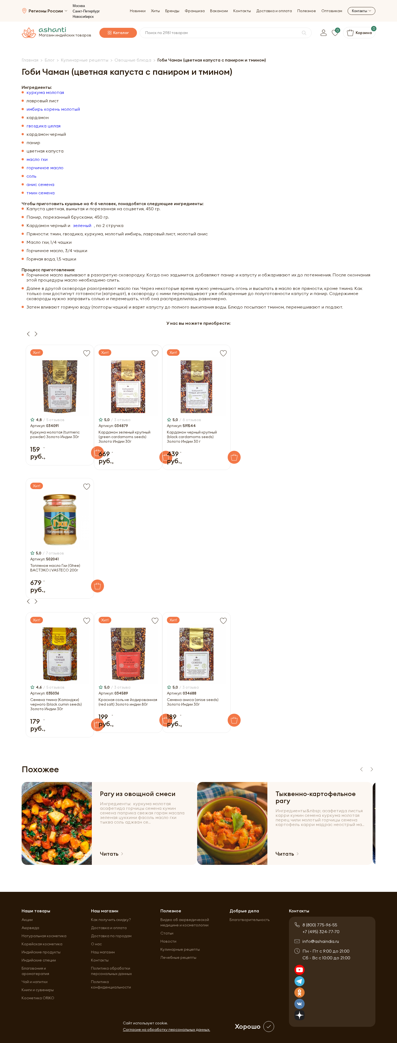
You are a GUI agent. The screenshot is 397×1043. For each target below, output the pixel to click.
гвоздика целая (43, 125)
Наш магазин (103, 952)
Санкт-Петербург (86, 11)
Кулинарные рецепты (180, 949)
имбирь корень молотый (53, 109)
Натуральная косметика (44, 935)
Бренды (172, 11)
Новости (168, 941)
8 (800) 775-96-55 (319, 924)
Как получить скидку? (111, 919)
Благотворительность (250, 919)
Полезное (306, 11)
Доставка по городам (111, 935)
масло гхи (37, 159)
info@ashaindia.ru (320, 941)
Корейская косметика (42, 944)
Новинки (138, 11)
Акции (27, 919)
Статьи (166, 933)
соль (31, 176)
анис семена (40, 184)
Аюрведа (30, 927)
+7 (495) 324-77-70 (320, 931)
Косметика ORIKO (38, 997)
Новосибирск (83, 17)
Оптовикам (331, 11)
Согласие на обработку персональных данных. (166, 1029)
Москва (79, 6)
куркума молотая (45, 92)
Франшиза (195, 11)
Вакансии (219, 11)
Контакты (242, 11)
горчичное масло (44, 167)
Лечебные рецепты (178, 957)
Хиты (155, 11)
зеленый (82, 225)
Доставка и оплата (274, 11)
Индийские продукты (41, 952)
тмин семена (40, 192)
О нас (96, 944)
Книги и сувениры (38, 989)
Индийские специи (39, 960)
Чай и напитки (35, 981)
